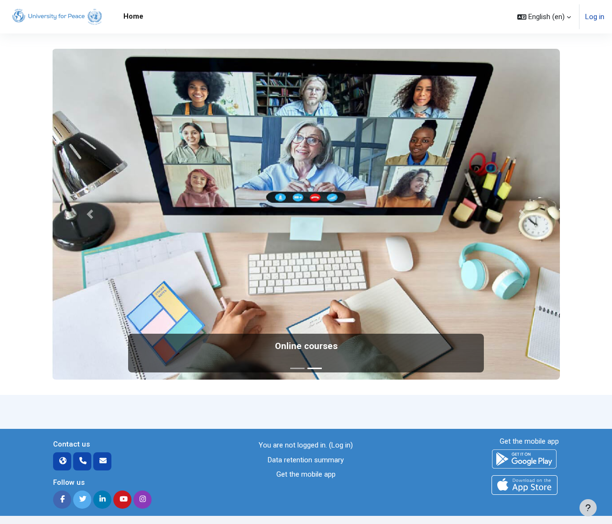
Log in (594, 16)
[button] (544, 16)
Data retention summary (306, 460)
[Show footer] (588, 507)
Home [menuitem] (133, 16)
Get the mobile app (306, 474)
